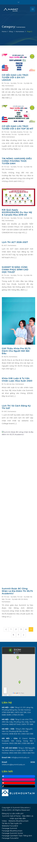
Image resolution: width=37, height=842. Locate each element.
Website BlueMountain (18, 821)
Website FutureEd (10, 826)
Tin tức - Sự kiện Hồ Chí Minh (16, 599)
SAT (5, 411)
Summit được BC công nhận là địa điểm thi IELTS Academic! (17, 591)
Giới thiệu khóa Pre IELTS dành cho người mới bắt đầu (16, 351)
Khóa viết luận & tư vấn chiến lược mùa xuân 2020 (17, 379)
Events (19, 132)
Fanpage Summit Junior (12, 833)
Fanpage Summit (9, 828)
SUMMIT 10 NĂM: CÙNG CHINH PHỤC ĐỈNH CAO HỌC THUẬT (15, 269)
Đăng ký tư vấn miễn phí (12, 814)
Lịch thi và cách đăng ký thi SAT (16, 406)
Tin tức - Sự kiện (10, 83)
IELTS (6, 357)
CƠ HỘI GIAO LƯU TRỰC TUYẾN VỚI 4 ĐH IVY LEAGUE (15, 77)
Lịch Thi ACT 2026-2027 (15, 242)
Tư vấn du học (9, 384)
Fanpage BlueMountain (12, 831)
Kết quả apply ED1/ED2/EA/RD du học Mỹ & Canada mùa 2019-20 (17, 212)
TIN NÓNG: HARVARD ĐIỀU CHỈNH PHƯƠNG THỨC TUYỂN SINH (17, 161)
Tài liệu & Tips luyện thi (12, 823)
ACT (5, 245)
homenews (9, 86)
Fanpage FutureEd (10, 838)
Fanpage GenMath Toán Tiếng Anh (17, 836)
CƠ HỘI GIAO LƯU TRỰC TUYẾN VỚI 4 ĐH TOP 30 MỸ (17, 127)
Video (4, 821)
